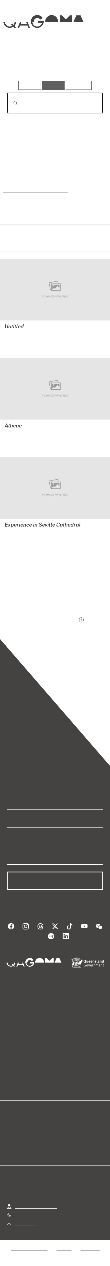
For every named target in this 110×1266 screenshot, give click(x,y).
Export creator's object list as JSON (42, 620)
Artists (53, 64)
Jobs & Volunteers (29, 1248)
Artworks (21, 64)
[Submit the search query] (11, 103)
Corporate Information (59, 1255)
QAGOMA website (24, 1079)
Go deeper (87, 64)
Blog (61, 1072)
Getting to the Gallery (36, 1206)
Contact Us (25, 1223)
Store (12, 1085)
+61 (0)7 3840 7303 (34, 1215)
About (63, 1079)
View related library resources (36, 589)
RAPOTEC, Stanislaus (26, 335)
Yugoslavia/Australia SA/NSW (34, 190)
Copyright (90, 1248)
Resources (79, 85)
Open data (17, 1072)
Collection (43, 42)
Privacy (64, 1248)
